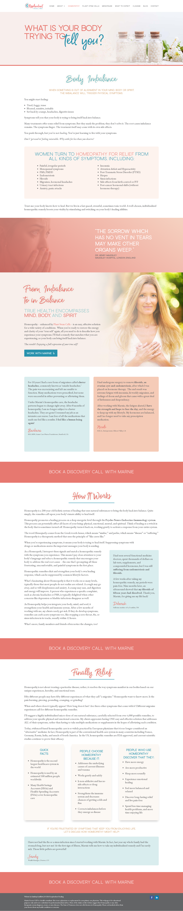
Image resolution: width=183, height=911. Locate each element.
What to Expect (122, 6)
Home (51, 6)
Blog (145, 6)
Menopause (107, 6)
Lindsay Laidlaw (37, 897)
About (60, 6)
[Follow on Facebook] (152, 898)
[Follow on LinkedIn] (157, 898)
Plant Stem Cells (90, 6)
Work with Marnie (39, 353)
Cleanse (137, 6)
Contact (155, 6)
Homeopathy (74, 6)
